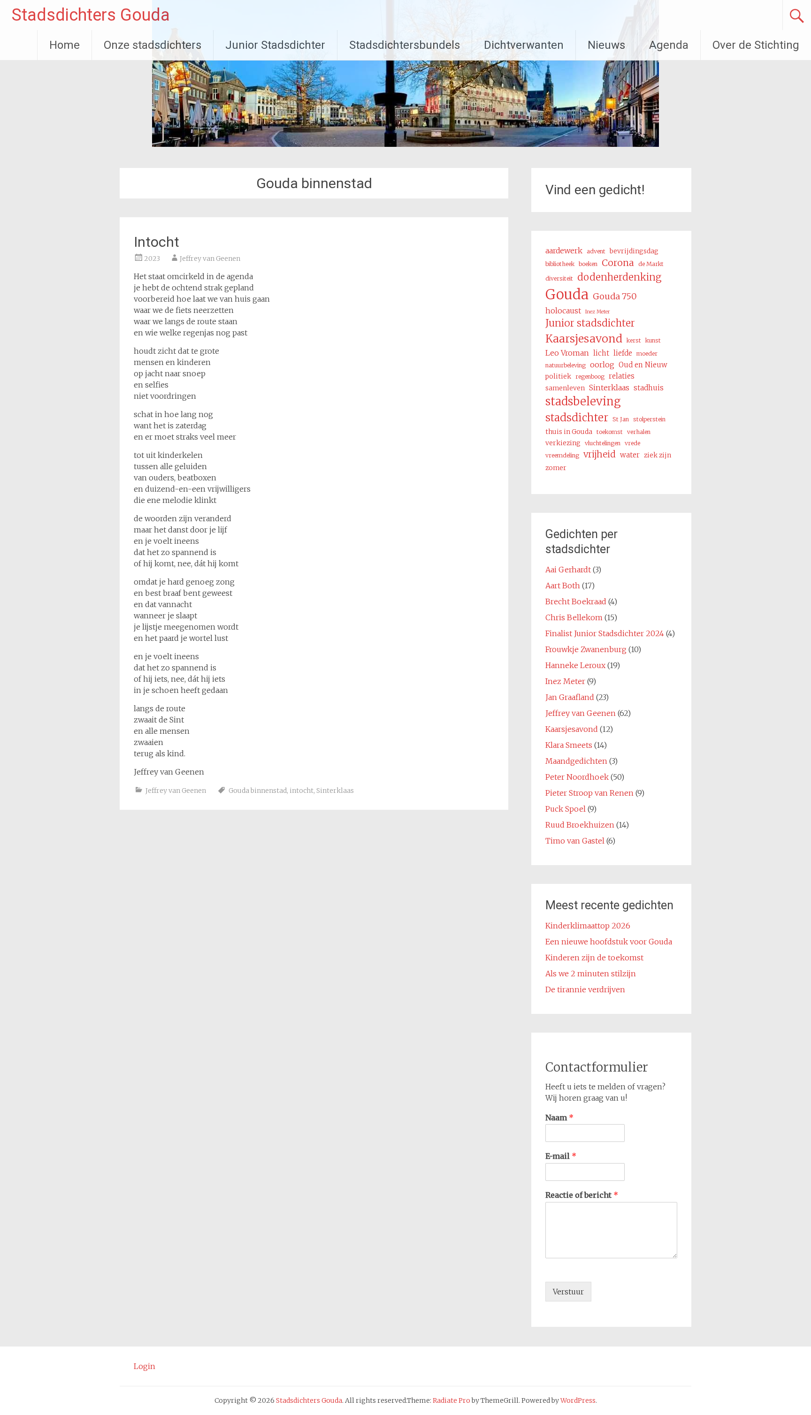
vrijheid (599, 454)
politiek (558, 376)
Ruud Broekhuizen (579, 824)
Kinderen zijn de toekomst (594, 957)
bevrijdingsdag (634, 251)
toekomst (610, 431)
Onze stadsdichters (152, 45)
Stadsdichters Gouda (91, 15)
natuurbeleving (565, 365)
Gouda (567, 294)
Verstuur (568, 1291)
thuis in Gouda (568, 431)
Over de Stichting (755, 45)
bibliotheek (559, 263)
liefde (622, 353)
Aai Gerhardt (568, 569)
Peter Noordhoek (577, 777)
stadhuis (649, 387)
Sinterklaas (335, 790)
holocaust (563, 310)
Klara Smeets (568, 745)
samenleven (565, 388)
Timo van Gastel (574, 840)
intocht (302, 790)
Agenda (669, 45)
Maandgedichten (576, 761)
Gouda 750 (615, 296)
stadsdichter (576, 417)
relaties (622, 376)
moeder (647, 353)
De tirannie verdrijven (585, 989)
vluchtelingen (602, 443)
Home (64, 45)
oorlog (602, 364)
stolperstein (649, 419)
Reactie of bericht (581, 1195)
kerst (634, 340)
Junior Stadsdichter (275, 45)
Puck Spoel (565, 809)
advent (596, 251)
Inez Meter (597, 312)
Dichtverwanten (524, 45)
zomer (555, 468)
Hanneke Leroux (575, 665)
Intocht (156, 242)
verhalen (638, 431)
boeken (588, 263)
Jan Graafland (569, 697)
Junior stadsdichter (590, 323)
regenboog (589, 376)
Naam (559, 1117)
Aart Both (562, 585)
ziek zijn (657, 455)
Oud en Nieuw (643, 364)
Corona (618, 262)
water (630, 454)
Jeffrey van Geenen (210, 258)
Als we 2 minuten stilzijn (590, 973)
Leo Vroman (567, 353)
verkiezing (563, 443)
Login (144, 1366)
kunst (653, 340)
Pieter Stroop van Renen (589, 793)
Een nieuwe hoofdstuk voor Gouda (608, 941)
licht (601, 353)
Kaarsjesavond (583, 338)
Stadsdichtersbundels (404, 45)
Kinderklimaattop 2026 (587, 925)
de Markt (651, 263)
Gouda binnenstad (258, 790)
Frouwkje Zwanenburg (586, 649)
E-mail (560, 1156)
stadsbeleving (583, 401)
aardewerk (563, 250)
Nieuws (606, 45)
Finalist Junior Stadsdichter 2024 (604, 633)
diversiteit (559, 278)
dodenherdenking (619, 277)
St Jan (620, 419)
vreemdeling (562, 455)
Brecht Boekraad (575, 601)
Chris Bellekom (574, 617)
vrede (632, 443)
